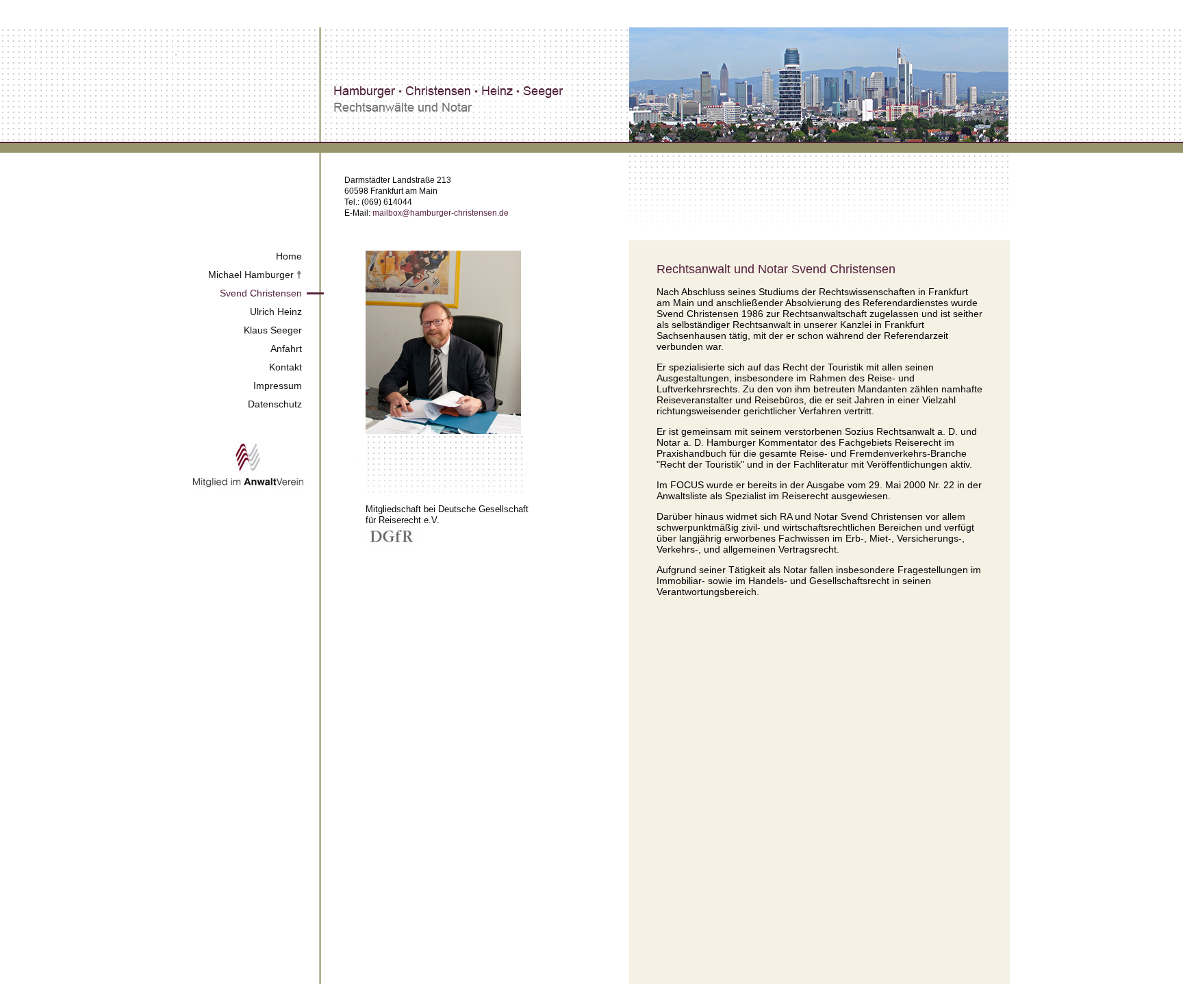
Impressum (277, 385)
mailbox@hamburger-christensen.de (440, 213)
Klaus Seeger (273, 330)
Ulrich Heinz (276, 311)
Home (289, 256)
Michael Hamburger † (255, 274)
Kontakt (285, 367)
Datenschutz (275, 404)
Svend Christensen (261, 293)
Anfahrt (286, 348)
